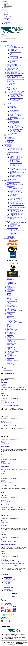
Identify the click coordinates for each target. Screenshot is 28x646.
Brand (5, 368)
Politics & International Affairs (14, 65)
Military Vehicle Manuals (12, 228)
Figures (8, 178)
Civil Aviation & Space (12, 72)
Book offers (9, 45)
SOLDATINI (13, 83)
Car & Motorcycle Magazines (17, 118)
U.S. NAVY (12, 202)
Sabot (8, 345)
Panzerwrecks (10, 335)
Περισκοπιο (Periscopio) (12, 364)
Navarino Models (11, 332)
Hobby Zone (10, 313)
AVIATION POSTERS (12, 229)
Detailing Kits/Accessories (13, 152)
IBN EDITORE (10, 316)
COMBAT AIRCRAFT (15, 52)
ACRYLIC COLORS (15, 156)
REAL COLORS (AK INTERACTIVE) (15, 159)
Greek (6, 14)
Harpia (8, 308)
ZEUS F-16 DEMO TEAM (13, 182)
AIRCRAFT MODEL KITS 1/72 (18, 149)
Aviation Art (9, 187)
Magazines (6, 104)
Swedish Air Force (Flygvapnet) (17, 203)
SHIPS (11, 150)
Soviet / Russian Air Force (16, 198)
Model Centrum (10, 326)
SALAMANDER (11, 347)
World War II (13, 195)
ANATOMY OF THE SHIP (16, 49)
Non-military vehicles (12, 85)
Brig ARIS (3, 385)
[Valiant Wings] (13, 270)
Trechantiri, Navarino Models (8, 544)
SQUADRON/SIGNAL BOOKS (15, 92)
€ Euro (5, 4)
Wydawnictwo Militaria (12, 360)
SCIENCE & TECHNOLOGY (14, 88)
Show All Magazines (8, 134)
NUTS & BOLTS (11, 333)
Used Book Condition (9, 583)
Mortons (9, 328)
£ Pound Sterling (7, 5)
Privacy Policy (7, 589)
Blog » (14, 596)
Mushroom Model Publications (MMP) (16, 331)
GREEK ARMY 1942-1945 (16, 214)
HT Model (9, 314)
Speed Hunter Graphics (12, 351)
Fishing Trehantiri (5, 446)
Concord (9, 298)
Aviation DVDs (10, 137)
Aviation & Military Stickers (13, 234)
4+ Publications (10, 279)
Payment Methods (8, 581)
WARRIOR (12, 61)
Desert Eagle (10, 303)
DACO (8, 302)
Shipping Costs (7, 578)
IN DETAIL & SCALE (15, 99)
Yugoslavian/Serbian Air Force (17, 205)
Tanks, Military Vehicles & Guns (14, 75)
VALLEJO (9, 356)
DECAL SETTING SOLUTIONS (18, 169)
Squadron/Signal (10, 352)
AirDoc (8, 284)
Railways (9, 87)
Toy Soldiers (10, 84)
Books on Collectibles (12, 219)
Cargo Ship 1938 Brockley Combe (9, 405)
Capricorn (9, 295)
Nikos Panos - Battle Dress (13, 209)
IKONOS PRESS (11, 317)
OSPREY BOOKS (11, 46)
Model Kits (9, 146)
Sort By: (3, 379)
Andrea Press (10, 289)
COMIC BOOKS (11, 90)
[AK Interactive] (13, 245)
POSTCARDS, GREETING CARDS (16, 230)
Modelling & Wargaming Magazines (18, 127)
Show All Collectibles (9, 237)
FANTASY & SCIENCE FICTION (15, 91)
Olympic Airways (14, 196)
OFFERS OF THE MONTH (16, 188)
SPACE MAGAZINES (15, 131)
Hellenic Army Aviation (12, 69)
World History (10, 66)
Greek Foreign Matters (12, 64)
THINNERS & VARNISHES (17, 172)
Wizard (8, 359)
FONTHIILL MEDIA (12, 306)
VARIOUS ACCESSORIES (16, 175)
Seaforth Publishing (11, 349)
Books (5, 43)
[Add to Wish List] (5, 401)
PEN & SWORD (11, 337)
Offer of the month (14, 107)
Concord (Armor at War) (12, 299)
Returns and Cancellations (10, 579)
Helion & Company (11, 309)
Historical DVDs (11, 138)
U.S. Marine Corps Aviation (16, 201)
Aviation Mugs (10, 183)
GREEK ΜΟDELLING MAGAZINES (15, 116)
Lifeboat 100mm (5, 466)
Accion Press (10, 282)
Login (8, 20)
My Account (21, 561)
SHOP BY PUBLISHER (10, 238)
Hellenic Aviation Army (15, 191)
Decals (8, 153)
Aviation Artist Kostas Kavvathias (18, 207)
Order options (7, 582)
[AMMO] (13, 251)
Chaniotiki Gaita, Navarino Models (9, 425)
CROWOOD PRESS (12, 301)
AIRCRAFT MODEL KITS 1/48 (18, 148)
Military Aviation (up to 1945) (14, 71)
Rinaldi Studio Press (11, 343)
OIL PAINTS (13, 171)
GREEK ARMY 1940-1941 (16, 213)
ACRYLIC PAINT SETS (16, 157)
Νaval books (10, 80)
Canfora (8, 294)
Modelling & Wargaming (12, 81)
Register (8, 19)
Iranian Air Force (14, 206)
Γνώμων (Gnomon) (11, 362)
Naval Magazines (14, 111)
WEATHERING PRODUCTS (17, 176)
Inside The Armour (11, 318)
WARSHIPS (13, 102)
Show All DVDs (7, 144)
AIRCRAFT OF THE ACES (17, 48)
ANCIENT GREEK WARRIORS (18, 210)
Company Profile (8, 577)
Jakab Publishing (11, 320)
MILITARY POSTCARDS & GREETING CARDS (17, 232)
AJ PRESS (9, 286)
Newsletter (21, 563)
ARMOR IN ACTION (15, 96)
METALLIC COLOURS (16, 161)
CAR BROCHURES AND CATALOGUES (13, 226)
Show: (2, 380)
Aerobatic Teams (14, 194)
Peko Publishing (10, 336)
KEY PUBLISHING (12, 321)
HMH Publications (11, 312)
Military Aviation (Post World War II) (15, 73)
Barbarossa (9, 291)
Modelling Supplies (11, 155)
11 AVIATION (10, 278)
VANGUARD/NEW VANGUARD (18, 60)
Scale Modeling (7, 145)
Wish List (10, 563)
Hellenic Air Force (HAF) (13, 68)
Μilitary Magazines (14, 122)
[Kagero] (13, 257)
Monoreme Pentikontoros (7, 504)
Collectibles (6, 180)
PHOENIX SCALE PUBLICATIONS (16, 339)
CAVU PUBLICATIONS (13, 297)
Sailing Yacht (4, 525)
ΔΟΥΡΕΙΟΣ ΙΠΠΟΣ (11, 363)
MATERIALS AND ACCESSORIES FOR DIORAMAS (18, 166)
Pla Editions (9, 340)
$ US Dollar (6, 7)
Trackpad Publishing (11, 355)
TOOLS (12, 173)
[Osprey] (13, 264)
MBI (8, 325)
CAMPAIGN (13, 50)
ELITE (11, 54)
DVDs (5, 136)
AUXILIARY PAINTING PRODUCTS (16, 163)
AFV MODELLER (11, 283)
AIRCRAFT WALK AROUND (17, 95)
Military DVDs (10, 140)
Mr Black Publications (12, 329)
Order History (15, 563)
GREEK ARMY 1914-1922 (16, 211)
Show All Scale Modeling (10, 179)
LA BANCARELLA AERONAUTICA (16, 322)
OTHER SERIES (14, 58)
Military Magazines (14, 110)
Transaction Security (8, 587)
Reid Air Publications (12, 341)
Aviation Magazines (14, 108)
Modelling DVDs (11, 141)
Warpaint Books (10, 358)
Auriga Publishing (11, 290)
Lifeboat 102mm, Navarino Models (9, 485)
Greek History (10, 62)
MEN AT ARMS (14, 56)
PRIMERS (12, 168)
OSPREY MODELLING (16, 57)
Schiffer (8, 348)
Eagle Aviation (10, 305)
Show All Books (7, 103)
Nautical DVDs (10, 142)
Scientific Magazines (14, 130)
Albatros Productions (12, 287)
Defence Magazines (14, 113)
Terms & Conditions (8, 590)
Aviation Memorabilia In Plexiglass (15, 184)
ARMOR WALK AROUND (16, 98)
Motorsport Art (10, 215)
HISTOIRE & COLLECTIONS (14, 310)
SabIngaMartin (10, 344)
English (7, 12)
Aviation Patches (10, 186)
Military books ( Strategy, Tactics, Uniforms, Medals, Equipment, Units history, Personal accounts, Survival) (15, 78)
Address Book (4, 563)
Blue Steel (9, 293)
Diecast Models (10, 236)
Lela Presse (9, 324)
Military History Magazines (16, 114)
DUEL (11, 53)
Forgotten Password (12, 561)
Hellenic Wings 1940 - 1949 (16, 192)
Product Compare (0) (6, 377)
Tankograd (9, 354)
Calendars (9, 221)
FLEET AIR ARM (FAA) (16, 199)
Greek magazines (11, 106)
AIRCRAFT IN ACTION (16, 94)
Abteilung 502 (10, 280)
